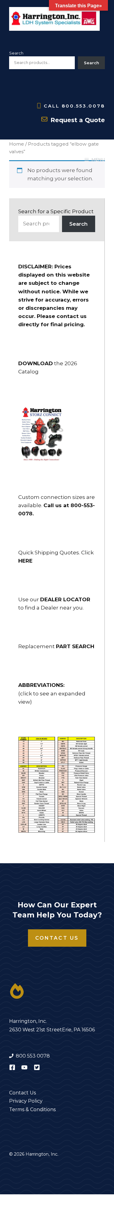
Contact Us (57, 938)
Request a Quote (77, 120)
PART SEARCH (75, 646)
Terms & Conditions (32, 1109)
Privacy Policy (26, 1101)
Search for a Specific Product (56, 211)
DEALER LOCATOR (65, 599)
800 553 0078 (33, 1056)
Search (16, 53)
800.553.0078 (83, 106)
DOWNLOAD (35, 363)
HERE (25, 561)
